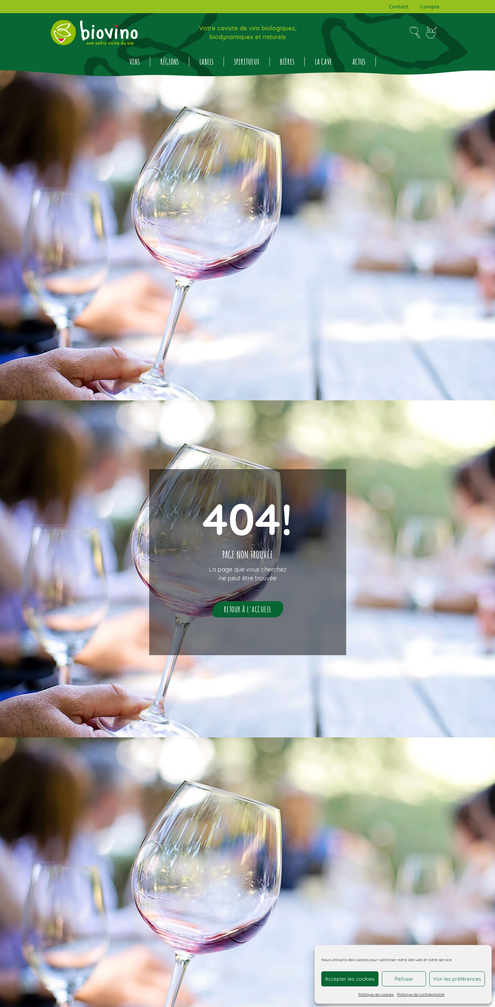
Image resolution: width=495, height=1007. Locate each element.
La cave (323, 61)
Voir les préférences (457, 979)
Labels (206, 61)
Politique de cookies (376, 994)
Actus (358, 61)
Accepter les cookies (350, 979)
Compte (429, 6)
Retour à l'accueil (247, 609)
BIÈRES (287, 61)
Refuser (404, 979)
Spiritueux (246, 61)
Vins (134, 61)
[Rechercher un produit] (414, 33)
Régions (169, 61)
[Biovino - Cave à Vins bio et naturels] (94, 32)
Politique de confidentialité (420, 994)
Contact (398, 6)
